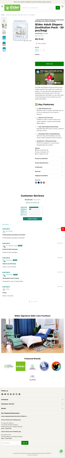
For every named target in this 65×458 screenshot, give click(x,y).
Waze (2, 428)
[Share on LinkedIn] (41, 183)
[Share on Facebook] (36, 183)
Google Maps (8, 438)
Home (3, 15)
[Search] (58, 8)
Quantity (37, 54)
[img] (6, 229)
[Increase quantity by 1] (49, 58)
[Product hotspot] (7, 333)
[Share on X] (39, 183)
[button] (4, 20)
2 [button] (31, 301)
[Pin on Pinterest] (44, 183)
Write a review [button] (32, 219)
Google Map (8, 428)
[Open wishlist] (63, 229)
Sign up (25, 443)
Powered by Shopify (32, 455)
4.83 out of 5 (36, 199)
